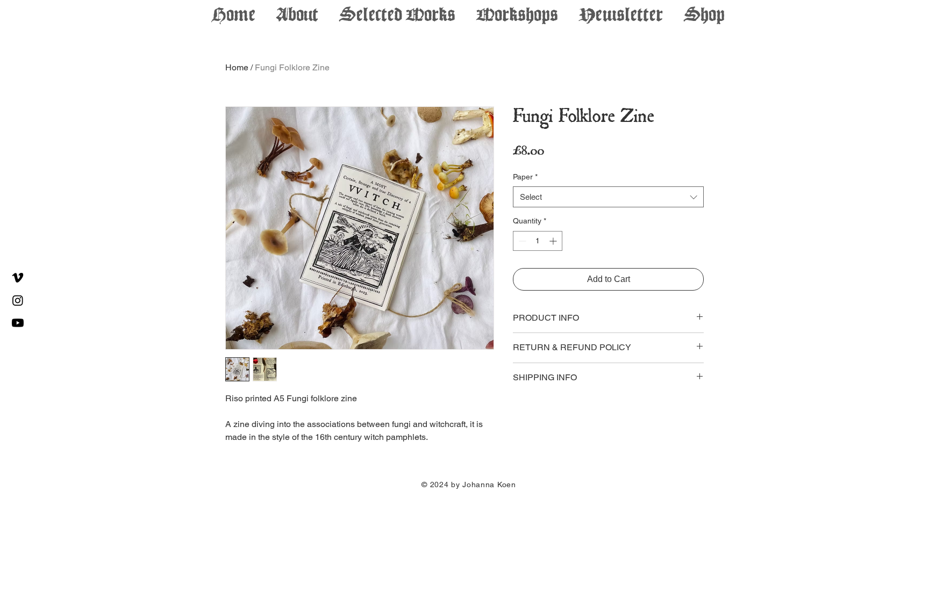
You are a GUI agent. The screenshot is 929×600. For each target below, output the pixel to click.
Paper (525, 176)
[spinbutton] (537, 241)
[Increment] (554, 241)
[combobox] (608, 196)
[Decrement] (521, 241)
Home (236, 67)
